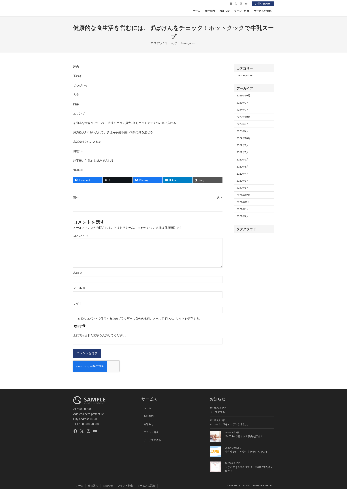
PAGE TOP (336, 471)
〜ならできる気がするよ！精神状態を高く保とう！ (249, 469)
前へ (76, 197)
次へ (219, 197)
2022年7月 (243, 159)
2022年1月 (243, 187)
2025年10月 (243, 95)
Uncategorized (188, 43)
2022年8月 (243, 152)
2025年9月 (243, 102)
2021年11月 (243, 202)
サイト (77, 303)
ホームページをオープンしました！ (230, 424)
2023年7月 (243, 131)
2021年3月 (243, 209)
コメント (80, 235)
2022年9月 (243, 145)
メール (79, 288)
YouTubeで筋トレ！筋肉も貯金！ (244, 436)
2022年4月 (243, 173)
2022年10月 (243, 138)
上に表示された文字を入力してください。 (100, 335)
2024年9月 (243, 109)
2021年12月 (243, 195)
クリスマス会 (217, 412)
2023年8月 (243, 123)
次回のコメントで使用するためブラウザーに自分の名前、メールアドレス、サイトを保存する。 (140, 318)
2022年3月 (243, 180)
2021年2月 (243, 216)
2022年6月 (243, 166)
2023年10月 (243, 116)
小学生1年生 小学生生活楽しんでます (246, 451)
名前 (78, 272)
